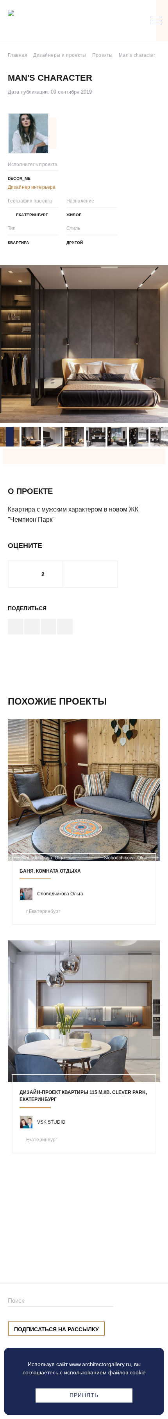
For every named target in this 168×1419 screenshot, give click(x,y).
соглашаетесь (40, 1372)
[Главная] (48, 20)
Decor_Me (19, 178)
